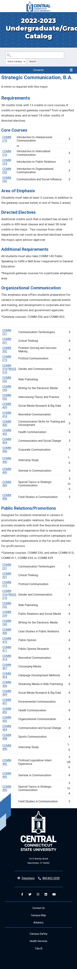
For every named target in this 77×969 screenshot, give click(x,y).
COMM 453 (6, 719)
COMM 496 (6, 496)
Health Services (38, 941)
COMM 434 (6, 675)
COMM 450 (6, 423)
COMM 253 (6, 170)
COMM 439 (6, 405)
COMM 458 (6, 736)
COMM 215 (6, 139)
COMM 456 (6, 449)
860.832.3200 (51, 878)
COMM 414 (6, 414)
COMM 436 (6, 684)
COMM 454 (6, 440)
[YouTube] (54, 894)
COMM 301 (6, 340)
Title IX (38, 948)
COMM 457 (6, 666)
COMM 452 (6, 432)
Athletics (38, 922)
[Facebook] (22, 894)
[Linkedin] (46, 894)
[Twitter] (29, 894)
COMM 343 (6, 179)
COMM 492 (6, 762)
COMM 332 (6, 379)
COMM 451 (6, 701)
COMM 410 (6, 640)
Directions (28, 878)
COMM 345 (6, 388)
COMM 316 (6, 367)
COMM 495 (6, 483)
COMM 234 (6, 161)
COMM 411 (6, 649)
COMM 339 (6, 613)
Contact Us (38, 908)
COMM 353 (6, 397)
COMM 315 (6, 358)
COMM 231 (6, 332)
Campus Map (38, 915)
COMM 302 (6, 349)
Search (32, 61)
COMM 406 (6, 631)
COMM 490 (6, 460)
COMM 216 (6, 153)
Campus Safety (38, 933)
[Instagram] (38, 894)
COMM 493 (6, 470)
